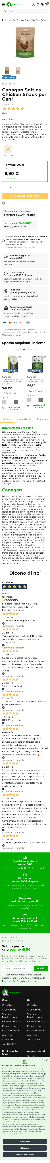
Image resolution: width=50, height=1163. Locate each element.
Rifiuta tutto (25, 1148)
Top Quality (20, 335)
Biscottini (16, 329)
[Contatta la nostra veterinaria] (42, 4)
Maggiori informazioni (25, 1154)
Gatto (30, 1000)
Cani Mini (7, 1039)
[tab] (14, 349)
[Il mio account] (33, 4)
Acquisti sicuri (36, 1051)
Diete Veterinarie (12, 1021)
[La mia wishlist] (38, 4)
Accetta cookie (25, 1141)
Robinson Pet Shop (10, 1053)
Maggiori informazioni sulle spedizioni (21, 247)
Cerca (5, 11)
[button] (47, 1060)
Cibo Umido (9, 1009)
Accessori (7, 1035)
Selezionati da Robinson (28, 332)
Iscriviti (41, 968)
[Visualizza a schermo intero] (43, 27)
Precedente (8, 610)
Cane (24, 329)
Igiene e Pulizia (11, 1030)
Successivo (21, 610)
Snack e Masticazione (10, 1016)
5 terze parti (13, 1069)
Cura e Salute (10, 1026)
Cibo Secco (8, 1005)
